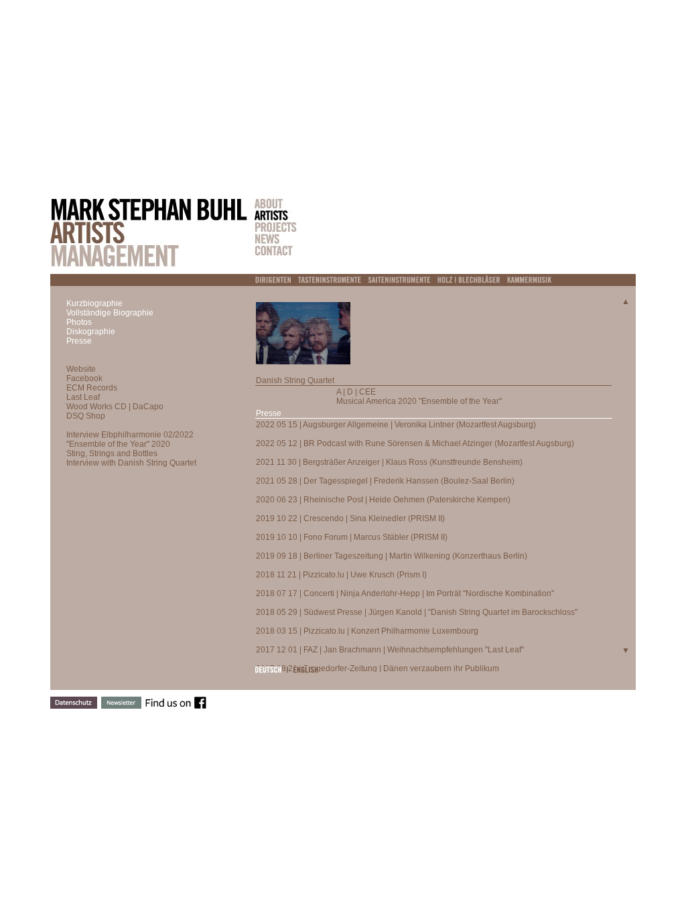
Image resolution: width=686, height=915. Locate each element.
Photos (79, 322)
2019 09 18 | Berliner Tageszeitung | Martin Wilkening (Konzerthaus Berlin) (391, 556)
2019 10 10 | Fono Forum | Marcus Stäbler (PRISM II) (352, 537)
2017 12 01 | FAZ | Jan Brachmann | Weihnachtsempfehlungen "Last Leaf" (390, 649)
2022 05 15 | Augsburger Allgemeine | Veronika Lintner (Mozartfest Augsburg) (396, 424)
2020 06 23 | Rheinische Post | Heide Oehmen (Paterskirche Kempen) (383, 499)
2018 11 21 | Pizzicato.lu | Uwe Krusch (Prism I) (341, 574)
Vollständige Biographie (109, 313)
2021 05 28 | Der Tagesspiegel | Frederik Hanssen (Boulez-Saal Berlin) (385, 481)
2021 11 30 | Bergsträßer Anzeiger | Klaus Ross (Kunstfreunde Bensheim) (389, 462)
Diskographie (90, 331)
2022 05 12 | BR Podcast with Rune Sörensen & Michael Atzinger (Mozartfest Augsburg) (415, 443)
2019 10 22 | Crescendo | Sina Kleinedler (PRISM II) (350, 518)
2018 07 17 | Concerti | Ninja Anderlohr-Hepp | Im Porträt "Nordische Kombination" (405, 593)
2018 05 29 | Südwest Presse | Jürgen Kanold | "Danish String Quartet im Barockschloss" (416, 612)
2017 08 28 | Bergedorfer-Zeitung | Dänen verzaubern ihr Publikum (377, 668)
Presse (79, 341)
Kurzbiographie (94, 303)
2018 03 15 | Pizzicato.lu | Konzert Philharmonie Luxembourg (367, 631)
